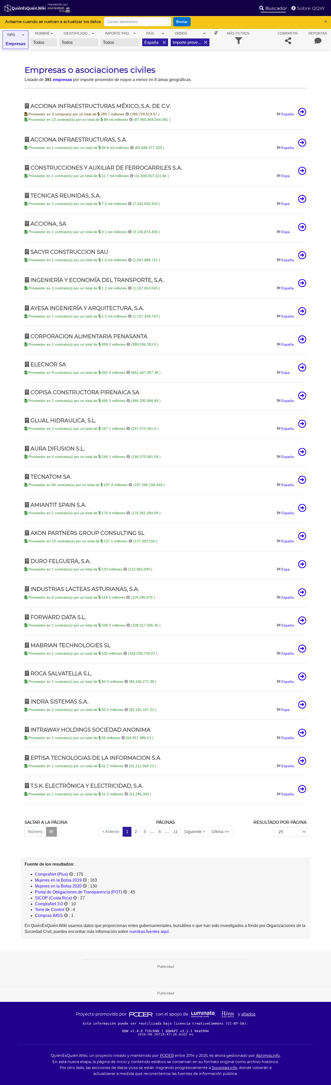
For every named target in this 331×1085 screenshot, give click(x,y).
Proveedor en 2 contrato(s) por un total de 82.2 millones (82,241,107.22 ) (91, 710)
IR (51, 831)
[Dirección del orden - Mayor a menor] (216, 33)
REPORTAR (318, 33)
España (287, 114)
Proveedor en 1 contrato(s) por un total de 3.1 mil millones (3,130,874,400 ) (93, 232)
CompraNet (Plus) (51, 874)
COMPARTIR (288, 33)
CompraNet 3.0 (49, 904)
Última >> (220, 831)
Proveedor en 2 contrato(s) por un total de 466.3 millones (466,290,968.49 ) (94, 401)
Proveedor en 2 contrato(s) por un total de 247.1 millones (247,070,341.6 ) (93, 428)
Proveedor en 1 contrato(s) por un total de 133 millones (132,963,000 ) (89, 569)
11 (175, 831)
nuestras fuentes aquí (149, 931)
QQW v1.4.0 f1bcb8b (141, 1031)
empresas (62, 79)
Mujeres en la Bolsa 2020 (58, 886)
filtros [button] (238, 33)
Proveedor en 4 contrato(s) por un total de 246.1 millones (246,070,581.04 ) (94, 457)
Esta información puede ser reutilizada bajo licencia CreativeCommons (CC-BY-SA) (164, 1023)
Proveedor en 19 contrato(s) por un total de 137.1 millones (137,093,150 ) (92, 541)
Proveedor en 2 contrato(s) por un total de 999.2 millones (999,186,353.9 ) (93, 344)
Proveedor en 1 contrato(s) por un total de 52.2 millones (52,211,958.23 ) (91, 766)
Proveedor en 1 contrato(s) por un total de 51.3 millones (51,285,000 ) (89, 794)
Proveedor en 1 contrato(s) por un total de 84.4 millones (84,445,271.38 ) (91, 681)
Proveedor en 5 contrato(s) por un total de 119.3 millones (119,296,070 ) (91, 597)
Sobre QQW (310, 8)
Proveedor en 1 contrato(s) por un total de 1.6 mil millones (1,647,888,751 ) (93, 260)
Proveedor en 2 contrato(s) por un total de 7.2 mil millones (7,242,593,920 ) (93, 204)
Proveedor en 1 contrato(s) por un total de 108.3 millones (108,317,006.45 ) (94, 625)
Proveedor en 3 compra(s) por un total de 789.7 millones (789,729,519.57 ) (93, 114)
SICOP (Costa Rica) (53, 898)
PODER (167, 1055)
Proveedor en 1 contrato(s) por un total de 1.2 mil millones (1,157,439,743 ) (93, 316)
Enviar (181, 22)
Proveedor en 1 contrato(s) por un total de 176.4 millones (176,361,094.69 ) (94, 513)
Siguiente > (194, 831)
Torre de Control (49, 909)
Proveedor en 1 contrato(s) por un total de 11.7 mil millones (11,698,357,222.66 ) (98, 176)
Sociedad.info (224, 1067)
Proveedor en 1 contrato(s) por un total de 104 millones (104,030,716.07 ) (92, 653)
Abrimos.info (268, 1055)
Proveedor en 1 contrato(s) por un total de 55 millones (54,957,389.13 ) (90, 738)
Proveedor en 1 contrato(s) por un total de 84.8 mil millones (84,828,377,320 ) (95, 148)
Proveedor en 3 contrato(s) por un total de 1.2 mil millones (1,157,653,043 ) (93, 288)
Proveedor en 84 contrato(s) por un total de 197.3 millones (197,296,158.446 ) (96, 485)
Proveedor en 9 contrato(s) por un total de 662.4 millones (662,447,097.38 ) (94, 372)
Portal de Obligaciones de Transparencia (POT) (78, 892)
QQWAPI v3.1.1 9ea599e (187, 1031)
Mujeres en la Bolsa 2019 (58, 880)
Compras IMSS (49, 915)
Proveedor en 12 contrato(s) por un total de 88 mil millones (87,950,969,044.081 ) (98, 119)
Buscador (275, 8)
